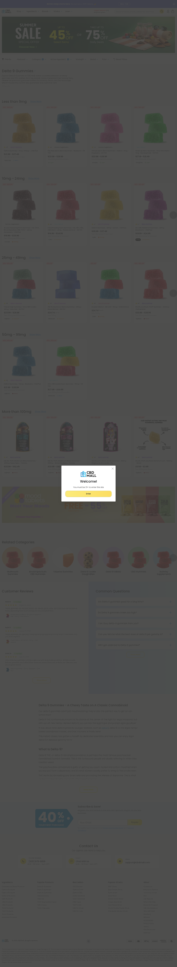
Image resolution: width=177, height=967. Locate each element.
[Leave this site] (112, 468)
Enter (88, 493)
